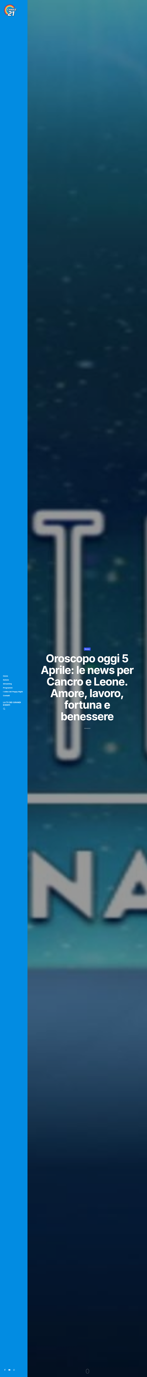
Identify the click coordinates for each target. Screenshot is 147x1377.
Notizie (87, 649)
